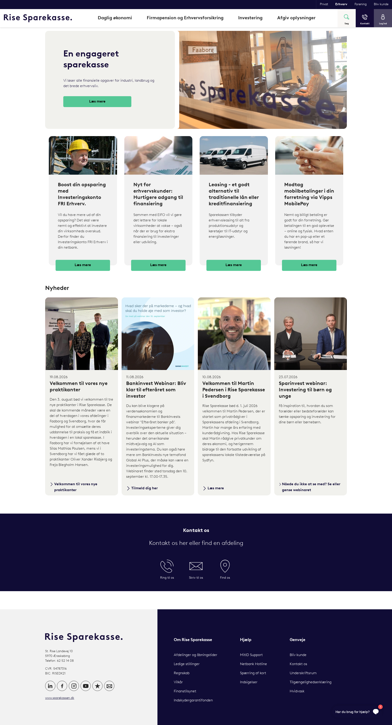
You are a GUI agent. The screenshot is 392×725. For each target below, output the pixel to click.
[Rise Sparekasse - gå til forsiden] (38, 18)
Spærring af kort (253, 673)
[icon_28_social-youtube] (86, 686)
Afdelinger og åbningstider (195, 655)
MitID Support (251, 655)
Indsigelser (248, 682)
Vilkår (178, 682)
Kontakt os (298, 664)
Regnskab (181, 673)
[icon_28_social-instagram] (74, 686)
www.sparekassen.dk (59, 698)
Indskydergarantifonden (193, 700)
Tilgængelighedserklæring (310, 682)
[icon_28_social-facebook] (62, 686)
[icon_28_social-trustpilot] (97, 686)
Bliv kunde (298, 655)
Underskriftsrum (303, 673)
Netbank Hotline (253, 664)
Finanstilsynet (185, 691)
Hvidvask (297, 691)
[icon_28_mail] (109, 686)
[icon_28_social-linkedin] (50, 686)
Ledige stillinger (187, 664)
